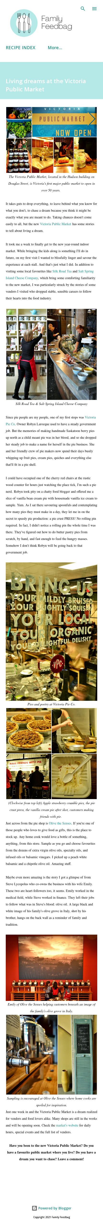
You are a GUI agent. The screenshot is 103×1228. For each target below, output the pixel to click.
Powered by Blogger (54, 1208)
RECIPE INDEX (20, 47)
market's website (67, 1125)
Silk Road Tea (62, 271)
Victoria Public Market (55, 224)
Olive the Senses (60, 823)
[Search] (83, 9)
